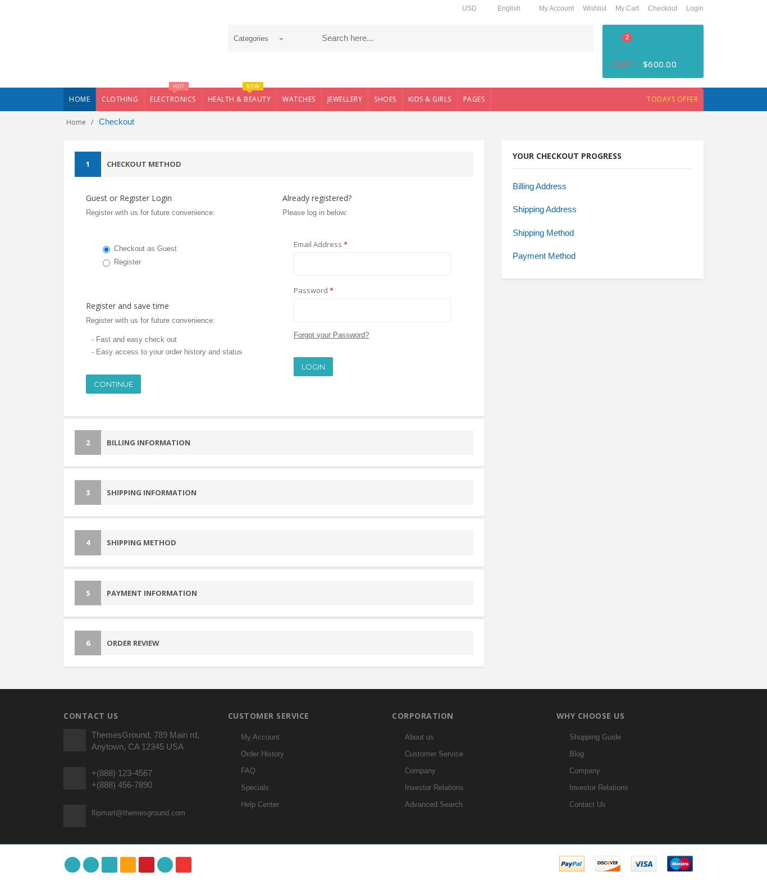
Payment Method (544, 256)
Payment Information (141, 593)
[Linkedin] (165, 865)
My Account (556, 8)
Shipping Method (131, 542)
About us (419, 737)
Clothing (120, 99)
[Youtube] (183, 865)
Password (314, 290)
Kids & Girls (429, 99)
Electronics (173, 96)
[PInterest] (146, 865)
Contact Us (587, 804)
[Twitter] (91, 865)
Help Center (260, 804)
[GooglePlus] (109, 865)
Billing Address (540, 186)
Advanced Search (434, 804)
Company (420, 771)
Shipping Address (545, 209)
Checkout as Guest (145, 248)
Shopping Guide (595, 737)
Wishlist (594, 8)
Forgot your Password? (331, 335)
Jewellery (345, 99)
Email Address (321, 244)
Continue (113, 384)
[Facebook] (72, 865)
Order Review (122, 643)
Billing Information (138, 442)
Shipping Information (141, 492)
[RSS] (128, 865)
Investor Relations (434, 787)
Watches (299, 99)
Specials (255, 787)
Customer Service (434, 754)
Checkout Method (133, 164)
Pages (474, 99)
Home (79, 99)
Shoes (385, 99)
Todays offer (672, 99)
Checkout (662, 8)
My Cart (627, 8)
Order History (262, 754)
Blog (576, 754)
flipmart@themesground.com (138, 813)
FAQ (248, 771)
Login (695, 8)
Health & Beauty (239, 96)
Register (127, 262)
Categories (252, 38)
